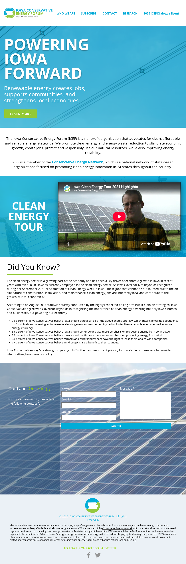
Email (65, 399)
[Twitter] (98, 555)
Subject (66, 411)
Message (126, 388)
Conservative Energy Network (77, 162)
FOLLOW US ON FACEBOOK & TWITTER (90, 548)
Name (65, 388)
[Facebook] (89, 555)
